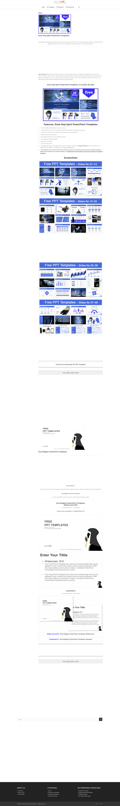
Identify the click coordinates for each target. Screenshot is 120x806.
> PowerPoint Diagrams (53, 794)
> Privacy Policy (21, 794)
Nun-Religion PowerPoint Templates (52, 452)
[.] (76, 7)
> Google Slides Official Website (85, 792)
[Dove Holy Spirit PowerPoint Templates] (70, 24)
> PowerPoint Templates (53, 792)
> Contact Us (20, 791)
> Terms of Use (20, 792)
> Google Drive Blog (82, 794)
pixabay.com (71, 147)
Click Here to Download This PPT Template (70, 364)
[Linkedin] (101, 804)
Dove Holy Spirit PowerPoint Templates (53, 35)
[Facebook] (94, 804)
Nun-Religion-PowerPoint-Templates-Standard (76, 639)
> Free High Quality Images (84, 796)
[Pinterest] (99, 804)
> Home (49, 791)
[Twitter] (97, 804)
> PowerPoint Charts (52, 796)
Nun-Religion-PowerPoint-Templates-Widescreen (77, 634)
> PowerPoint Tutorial (83, 791)
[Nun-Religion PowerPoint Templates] (70, 437)
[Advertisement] (70, 59)
